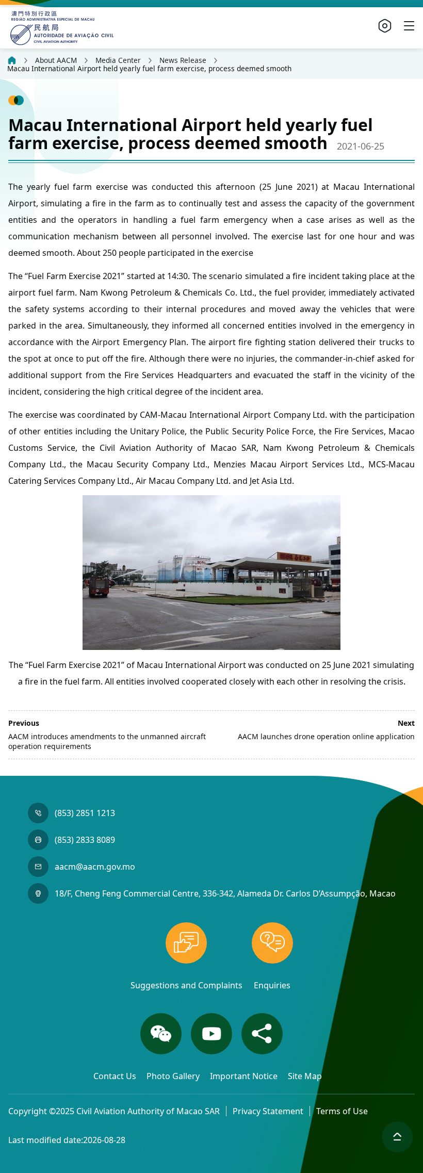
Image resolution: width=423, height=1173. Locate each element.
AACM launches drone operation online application (326, 736)
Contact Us (115, 1076)
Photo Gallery (174, 1076)
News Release (182, 60)
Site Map (305, 1076)
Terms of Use (342, 1111)
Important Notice (245, 1076)
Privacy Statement (268, 1111)
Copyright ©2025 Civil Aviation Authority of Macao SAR (114, 1111)
